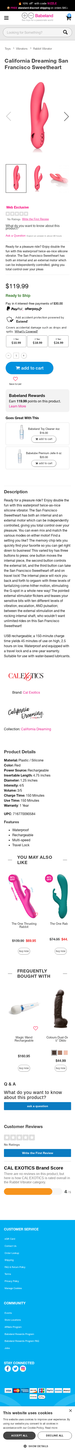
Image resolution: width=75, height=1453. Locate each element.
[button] (6, 18)
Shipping (9, 1259)
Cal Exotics (31, 692)
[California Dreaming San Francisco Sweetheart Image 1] (37, 116)
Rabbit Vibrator (42, 48)
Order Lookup (12, 1253)
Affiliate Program (13, 1326)
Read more (51, 1427)
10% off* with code (37, 3)
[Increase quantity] (24, 355)
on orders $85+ (37, 7)
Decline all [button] (54, 1435)
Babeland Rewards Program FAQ (22, 1341)
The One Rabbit (60, 924)
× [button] (70, 1410)
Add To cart (32, 368)
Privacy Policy (12, 1281)
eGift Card (10, 1238)
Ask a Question (16, 235)
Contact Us (10, 1245)
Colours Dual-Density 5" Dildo (60, 1039)
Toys (8, 48)
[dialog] (37, 1429)
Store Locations (13, 1319)
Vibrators (22, 48)
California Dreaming (36, 729)
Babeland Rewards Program (19, 1334)
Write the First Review (35, 219)
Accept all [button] (19, 1435)
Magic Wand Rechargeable (24, 1039)
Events (8, 1312)
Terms (8, 1274)
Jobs (7, 1348)
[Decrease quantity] (8, 355)
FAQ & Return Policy (15, 1267)
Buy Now (24, 951)
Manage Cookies (13, 1288)
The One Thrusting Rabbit (24, 925)
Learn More (17, 406)
